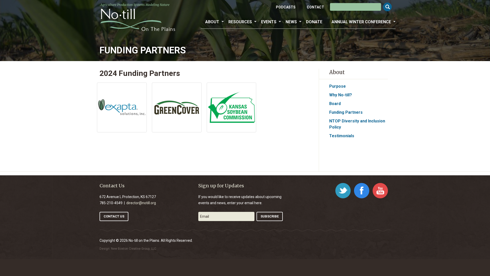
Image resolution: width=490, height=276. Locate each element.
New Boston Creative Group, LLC (133, 248)
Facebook (361, 190)
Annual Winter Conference (359, 22)
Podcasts (286, 7)
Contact (315, 7)
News (289, 22)
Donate (314, 21)
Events (266, 22)
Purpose (337, 86)
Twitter (343, 190)
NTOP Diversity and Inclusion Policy (357, 124)
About (210, 22)
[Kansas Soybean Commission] (231, 107)
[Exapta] (122, 107)
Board (335, 103)
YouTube (380, 190)
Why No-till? (340, 95)
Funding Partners (346, 112)
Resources (238, 22)
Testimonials (341, 135)
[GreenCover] (177, 107)
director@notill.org (141, 203)
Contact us (114, 216)
